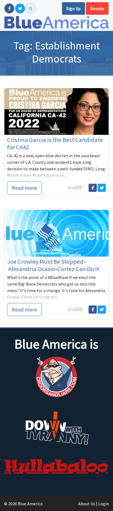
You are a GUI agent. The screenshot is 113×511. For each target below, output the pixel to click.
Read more (24, 187)
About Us (86, 503)
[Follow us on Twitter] (20, 8)
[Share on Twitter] (102, 188)
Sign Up (73, 8)
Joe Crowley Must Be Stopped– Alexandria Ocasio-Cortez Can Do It (53, 265)
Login (103, 503)
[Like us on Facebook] (9, 8)
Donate (97, 8)
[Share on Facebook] (93, 188)
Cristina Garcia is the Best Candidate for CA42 (55, 143)
